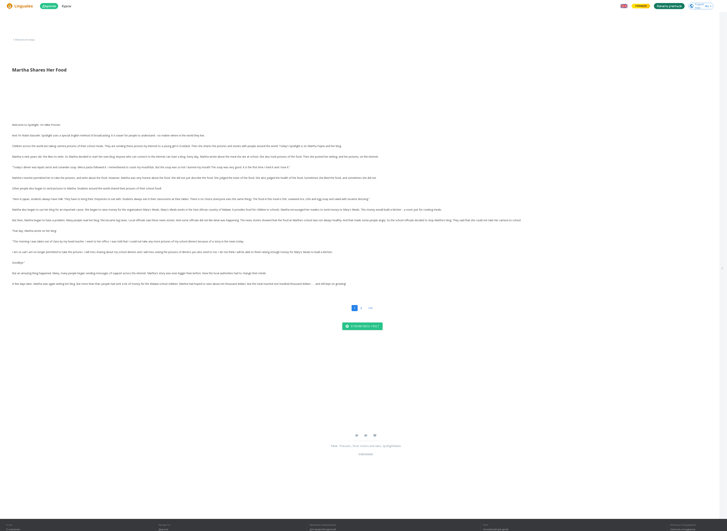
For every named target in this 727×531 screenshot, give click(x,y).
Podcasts (345, 446)
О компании (13, 529)
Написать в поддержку (682, 529)
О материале (366, 454)
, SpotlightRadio (391, 446)
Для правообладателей (323, 529)
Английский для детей (495, 529)
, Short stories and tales (366, 446)
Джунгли (163, 529)
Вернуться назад (24, 40)
